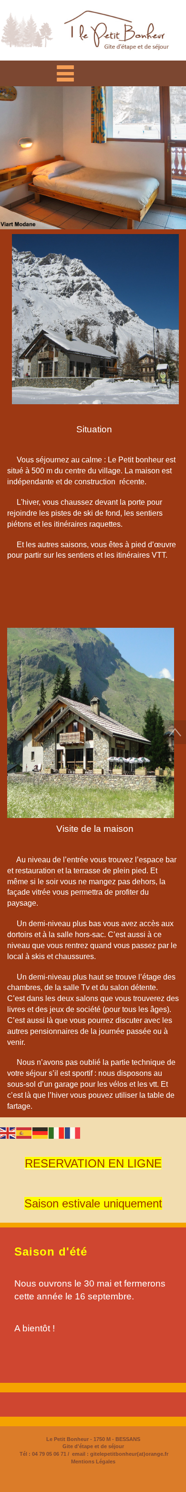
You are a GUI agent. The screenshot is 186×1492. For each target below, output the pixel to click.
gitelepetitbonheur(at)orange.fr (128, 1454)
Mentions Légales (93, 1461)
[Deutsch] (40, 1132)
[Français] (73, 1132)
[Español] (24, 1132)
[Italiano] (57, 1132)
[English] (8, 1132)
